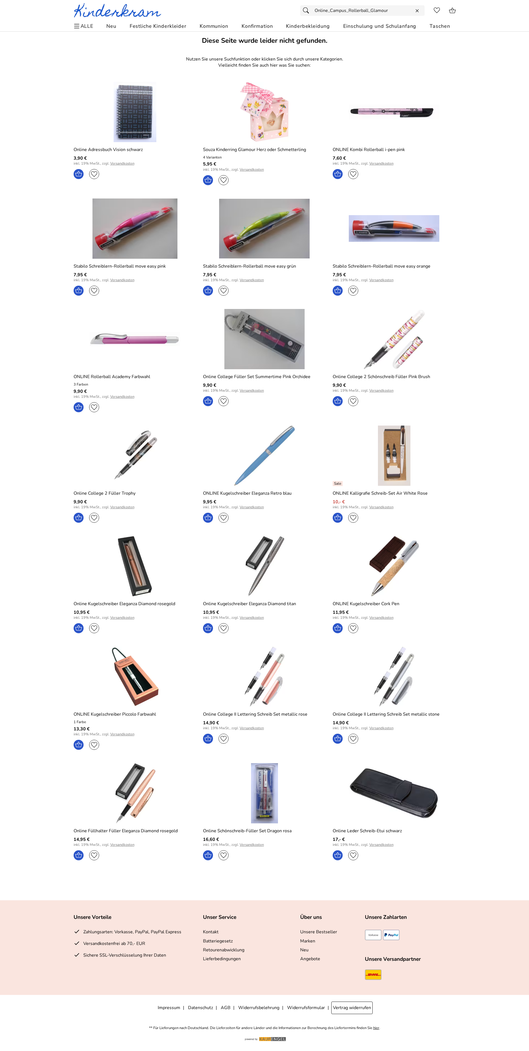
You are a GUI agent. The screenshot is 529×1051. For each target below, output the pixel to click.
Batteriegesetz (218, 941)
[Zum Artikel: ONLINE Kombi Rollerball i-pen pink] (394, 112)
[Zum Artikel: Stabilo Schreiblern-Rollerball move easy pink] (135, 228)
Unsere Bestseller (318, 932)
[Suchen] (307, 10)
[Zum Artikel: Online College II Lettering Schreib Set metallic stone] (394, 677)
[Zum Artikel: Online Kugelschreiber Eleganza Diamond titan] (264, 566)
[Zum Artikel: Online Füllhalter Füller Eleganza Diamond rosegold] (135, 793)
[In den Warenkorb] (79, 174)
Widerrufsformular (306, 1008)
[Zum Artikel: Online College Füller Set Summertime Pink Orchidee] (264, 339)
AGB (225, 1008)
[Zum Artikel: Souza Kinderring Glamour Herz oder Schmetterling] (264, 112)
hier (376, 1028)
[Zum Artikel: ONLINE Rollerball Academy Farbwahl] (135, 339)
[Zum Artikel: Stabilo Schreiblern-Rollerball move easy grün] (264, 228)
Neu (304, 950)
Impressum (169, 1008)
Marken (307, 941)
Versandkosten (122, 163)
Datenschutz (200, 1008)
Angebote (310, 959)
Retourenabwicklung (223, 950)
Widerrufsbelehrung (258, 1008)
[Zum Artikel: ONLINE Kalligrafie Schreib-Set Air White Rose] (394, 456)
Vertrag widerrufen (352, 1008)
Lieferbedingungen (222, 959)
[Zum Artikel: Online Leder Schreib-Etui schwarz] (394, 793)
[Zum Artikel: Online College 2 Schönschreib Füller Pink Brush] (394, 339)
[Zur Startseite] (120, 10)
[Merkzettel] (436, 10)
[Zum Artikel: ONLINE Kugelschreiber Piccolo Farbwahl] (135, 677)
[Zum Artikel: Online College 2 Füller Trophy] (135, 456)
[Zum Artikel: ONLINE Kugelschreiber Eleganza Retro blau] (264, 456)
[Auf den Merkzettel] (94, 174)
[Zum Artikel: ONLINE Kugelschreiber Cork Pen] (394, 566)
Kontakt (211, 932)
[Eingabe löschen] (417, 11)
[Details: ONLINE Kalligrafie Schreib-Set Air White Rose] (338, 483)
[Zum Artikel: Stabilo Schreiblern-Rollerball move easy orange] (394, 228)
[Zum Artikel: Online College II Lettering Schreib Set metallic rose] (264, 677)
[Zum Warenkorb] (452, 10)
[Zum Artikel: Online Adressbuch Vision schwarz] (135, 112)
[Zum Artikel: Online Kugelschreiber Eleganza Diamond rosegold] (135, 566)
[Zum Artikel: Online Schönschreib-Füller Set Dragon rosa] (264, 793)
